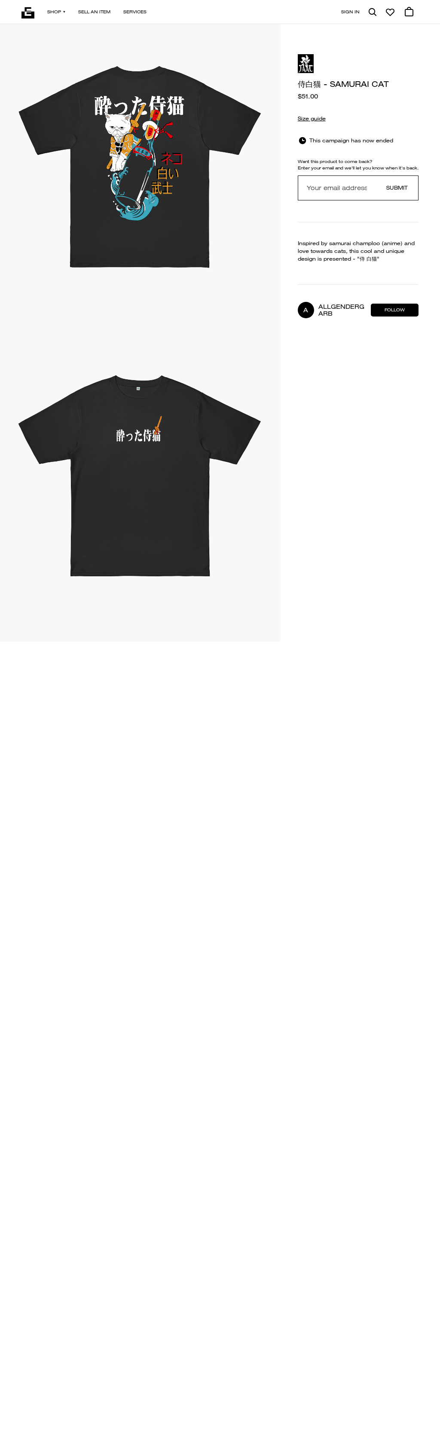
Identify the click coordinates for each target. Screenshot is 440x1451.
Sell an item (94, 12)
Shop (54, 12)
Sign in (350, 12)
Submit (397, 187)
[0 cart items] (409, 12)
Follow (395, 310)
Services (135, 12)
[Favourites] (390, 12)
